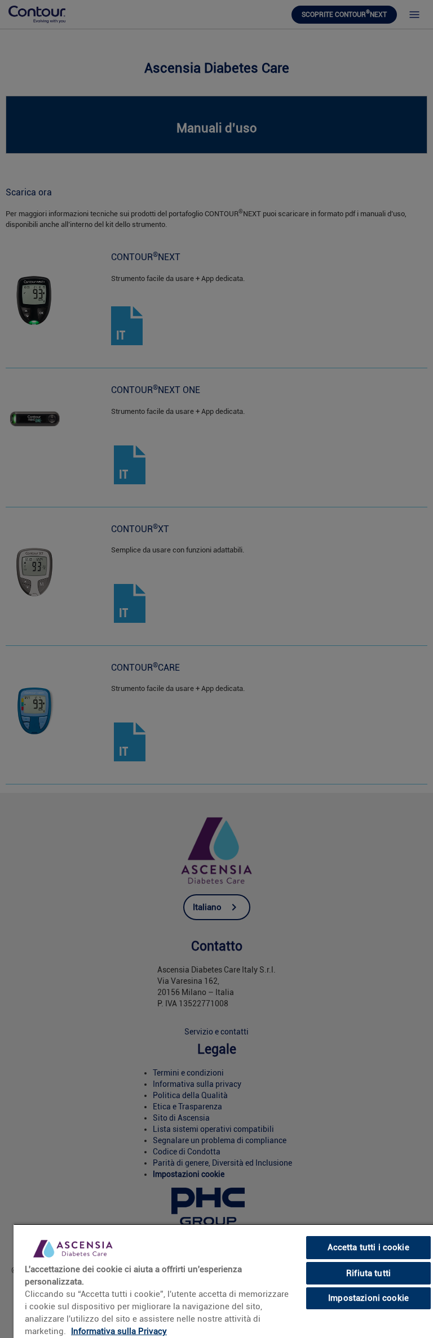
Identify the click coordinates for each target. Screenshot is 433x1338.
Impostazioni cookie (368, 1298)
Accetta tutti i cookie (368, 1247)
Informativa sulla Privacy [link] (119, 1331)
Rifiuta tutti (368, 1273)
